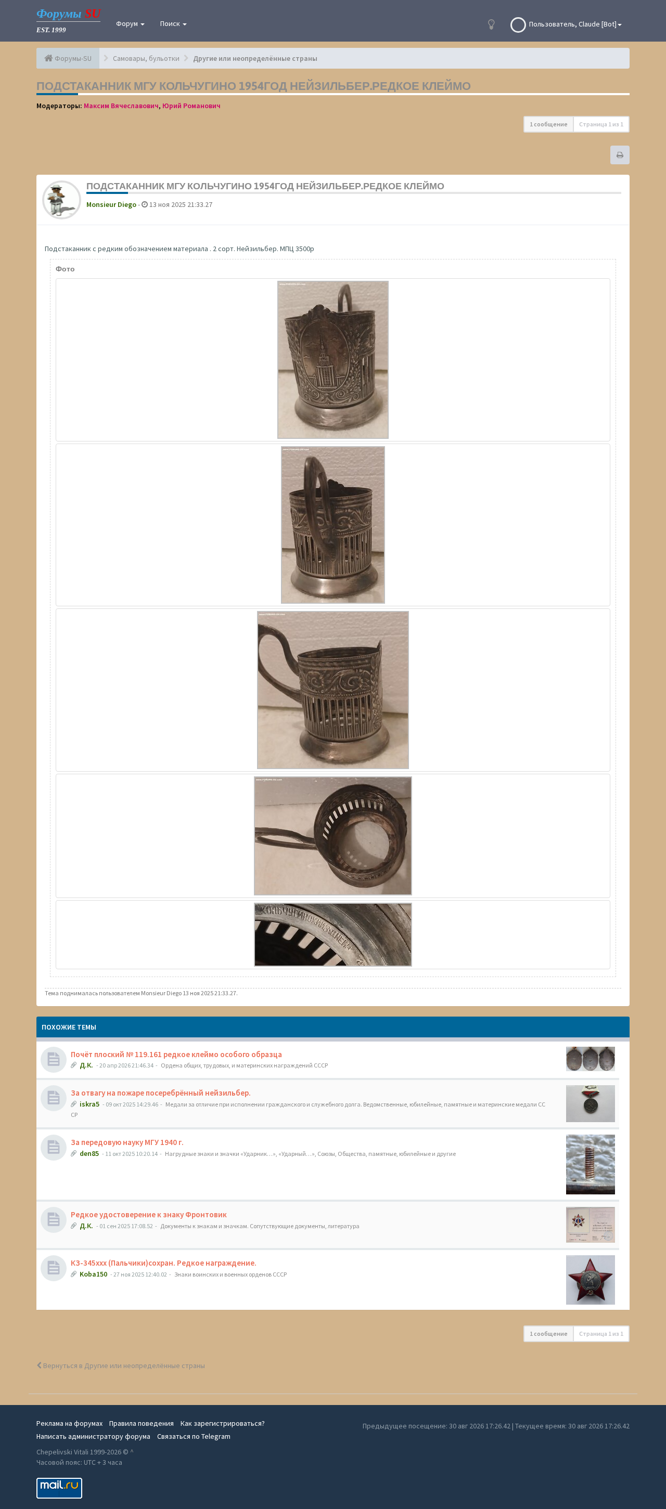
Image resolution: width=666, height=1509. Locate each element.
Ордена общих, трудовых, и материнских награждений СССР (244, 1065)
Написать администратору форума (93, 1436)
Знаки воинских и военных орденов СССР (230, 1274)
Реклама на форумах (69, 1423)
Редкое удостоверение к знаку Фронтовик (149, 1214)
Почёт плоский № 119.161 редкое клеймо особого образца (176, 1054)
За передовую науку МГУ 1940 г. (127, 1142)
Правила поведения (141, 1423)
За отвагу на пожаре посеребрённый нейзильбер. (161, 1093)
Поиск (171, 23)
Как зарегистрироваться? (223, 1423)
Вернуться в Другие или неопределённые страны (123, 1365)
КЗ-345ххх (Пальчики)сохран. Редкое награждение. (164, 1263)
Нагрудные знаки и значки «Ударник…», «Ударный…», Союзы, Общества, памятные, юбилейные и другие (310, 1153)
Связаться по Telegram (193, 1436)
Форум (127, 23)
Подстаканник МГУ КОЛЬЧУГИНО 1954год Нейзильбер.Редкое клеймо (253, 86)
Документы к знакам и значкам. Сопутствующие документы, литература (260, 1226)
